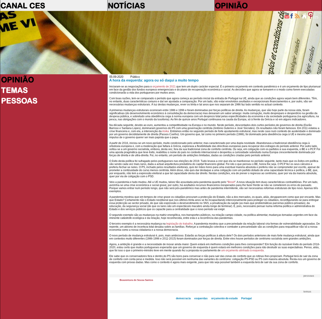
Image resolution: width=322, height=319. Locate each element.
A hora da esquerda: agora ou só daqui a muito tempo (154, 80)
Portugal (246, 298)
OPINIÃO (231, 5)
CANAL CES (22, 5)
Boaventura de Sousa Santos (136, 280)
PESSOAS (19, 100)
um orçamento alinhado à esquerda (242, 250)
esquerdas (201, 298)
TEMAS (14, 90)
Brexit (231, 182)
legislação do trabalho (179, 223)
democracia (183, 298)
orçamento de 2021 (164, 86)
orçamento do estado (224, 298)
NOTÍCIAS (126, 5)
